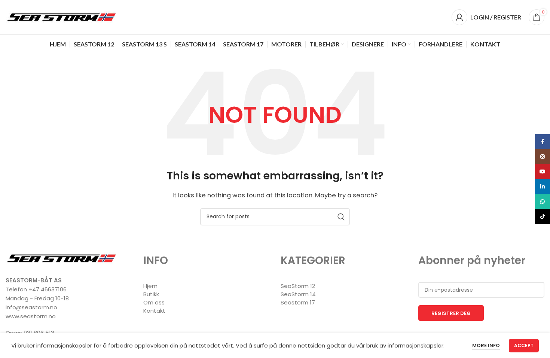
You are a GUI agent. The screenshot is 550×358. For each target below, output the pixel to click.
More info (486, 345)
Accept (524, 345)
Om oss (154, 302)
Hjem (150, 286)
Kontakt (154, 311)
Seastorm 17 (298, 302)
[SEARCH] (341, 216)
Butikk (151, 294)
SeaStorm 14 (298, 294)
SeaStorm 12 (298, 286)
